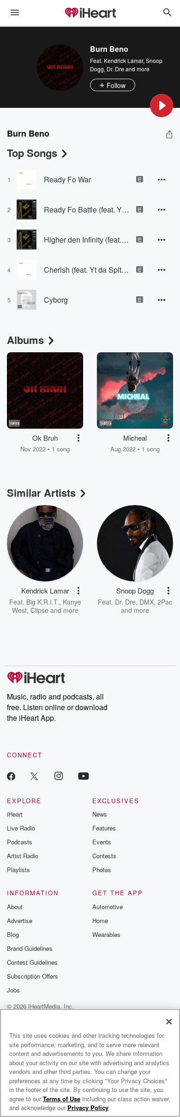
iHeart (15, 814)
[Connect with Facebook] (11, 775)
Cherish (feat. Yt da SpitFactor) (86, 269)
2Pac (164, 601)
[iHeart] (90, 13)
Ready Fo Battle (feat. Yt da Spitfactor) (86, 209)
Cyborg (56, 299)
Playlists (18, 869)
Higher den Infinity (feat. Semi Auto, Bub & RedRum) (86, 239)
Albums (25, 339)
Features (104, 828)
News (99, 814)
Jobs (13, 990)
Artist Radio (22, 855)
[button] (161, 105)
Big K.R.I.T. (42, 601)
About (15, 906)
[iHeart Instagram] (58, 775)
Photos (101, 869)
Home (100, 920)
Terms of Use (61, 1098)
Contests (104, 855)
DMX (146, 601)
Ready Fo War (67, 179)
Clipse (39, 610)
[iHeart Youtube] (83, 775)
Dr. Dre (115, 69)
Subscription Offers (32, 976)
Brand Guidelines (30, 948)
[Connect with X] (34, 775)
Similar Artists (41, 492)
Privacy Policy (87, 1107)
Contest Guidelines (32, 962)
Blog (13, 934)
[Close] (169, 1021)
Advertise (19, 920)
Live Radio (21, 828)
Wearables (106, 934)
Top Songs (32, 152)
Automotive (107, 906)
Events (101, 841)
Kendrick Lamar (123, 60)
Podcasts (19, 841)
